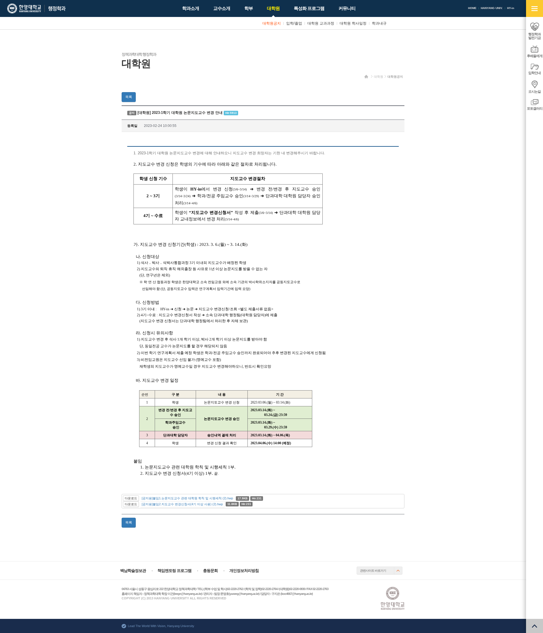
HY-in (510, 8)
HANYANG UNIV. (492, 8)
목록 (128, 97)
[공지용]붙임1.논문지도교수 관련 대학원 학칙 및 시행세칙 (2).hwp (187, 498)
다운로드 (131, 498)
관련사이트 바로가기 (373, 570)
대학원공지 (395, 76)
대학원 (378, 76)
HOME (472, 8)
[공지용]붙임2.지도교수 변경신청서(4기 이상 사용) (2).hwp (182, 504)
